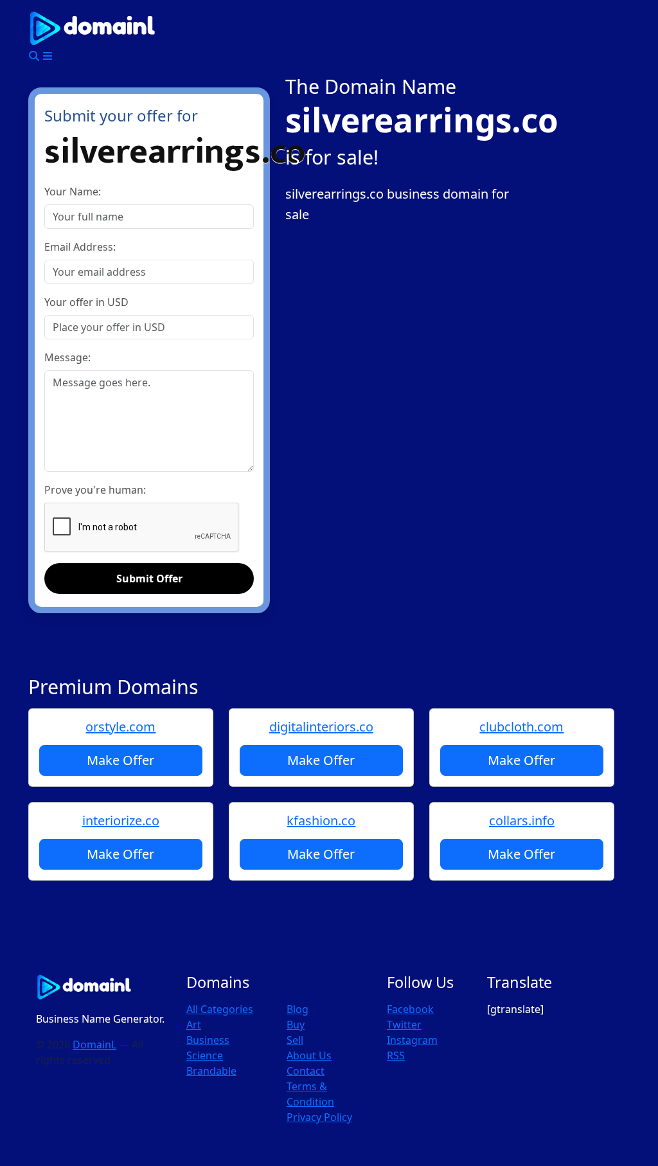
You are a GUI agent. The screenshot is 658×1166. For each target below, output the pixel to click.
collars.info (522, 820)
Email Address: (80, 247)
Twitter (404, 1025)
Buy (296, 1025)
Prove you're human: (95, 490)
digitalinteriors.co (321, 726)
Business (207, 1040)
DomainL (94, 1044)
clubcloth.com (521, 726)
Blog (297, 1009)
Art (193, 1025)
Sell (295, 1040)
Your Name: (72, 191)
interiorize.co (120, 820)
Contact (306, 1071)
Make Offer (120, 760)
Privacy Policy (319, 1117)
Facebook (410, 1009)
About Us (309, 1055)
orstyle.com (120, 726)
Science (204, 1055)
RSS (396, 1055)
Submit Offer (149, 578)
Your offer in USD (86, 302)
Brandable (211, 1071)
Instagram (412, 1040)
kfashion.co (321, 820)
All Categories (219, 1009)
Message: (67, 357)
